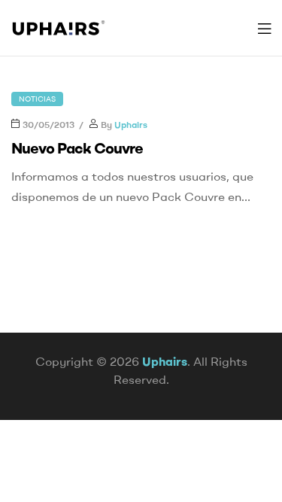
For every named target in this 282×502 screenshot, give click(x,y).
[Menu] (264, 28)
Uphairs (130, 124)
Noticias (37, 99)
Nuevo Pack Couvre (77, 147)
